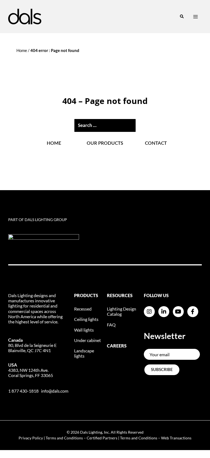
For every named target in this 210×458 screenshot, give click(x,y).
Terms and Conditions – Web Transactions (155, 438)
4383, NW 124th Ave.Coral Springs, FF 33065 (30, 370)
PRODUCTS (86, 295)
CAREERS (117, 345)
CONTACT (156, 143)
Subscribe (162, 370)
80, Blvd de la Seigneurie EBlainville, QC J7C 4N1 (32, 345)
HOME (54, 143)
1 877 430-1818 (23, 390)
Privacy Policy (31, 438)
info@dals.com (54, 390)
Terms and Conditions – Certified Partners (81, 438)
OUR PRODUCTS (105, 143)
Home (21, 50)
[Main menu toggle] (195, 16)
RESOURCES (120, 295)
